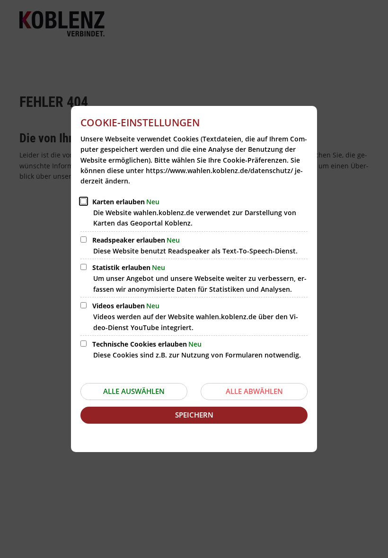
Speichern (194, 414)
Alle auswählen (134, 391)
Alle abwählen (254, 391)
